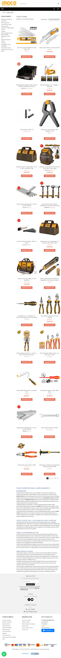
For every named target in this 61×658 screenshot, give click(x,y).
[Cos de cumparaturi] (58, 9)
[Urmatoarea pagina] (58, 478)
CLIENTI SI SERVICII (7, 617)
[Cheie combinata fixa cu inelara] (49, 415)
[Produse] (2, 9)
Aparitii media (25, 626)
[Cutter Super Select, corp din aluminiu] (49, 35)
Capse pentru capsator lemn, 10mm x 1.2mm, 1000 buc (27, 428)
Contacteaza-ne (49, 630)
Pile (2, 38)
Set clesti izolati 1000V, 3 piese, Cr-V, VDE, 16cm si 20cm (49, 353)
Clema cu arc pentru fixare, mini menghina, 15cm (49, 130)
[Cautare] (58, 3)
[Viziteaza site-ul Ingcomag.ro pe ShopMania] (34, 653)
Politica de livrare (6, 626)
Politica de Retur (6, 629)
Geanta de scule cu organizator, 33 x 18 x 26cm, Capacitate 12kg (26, 167)
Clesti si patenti (4, 26)
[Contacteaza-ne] (54, 9)
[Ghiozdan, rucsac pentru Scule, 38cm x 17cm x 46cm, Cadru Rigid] (49, 154)
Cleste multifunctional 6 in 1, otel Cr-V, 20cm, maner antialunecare (26, 353)
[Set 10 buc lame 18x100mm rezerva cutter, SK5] (26, 35)
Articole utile (25, 629)
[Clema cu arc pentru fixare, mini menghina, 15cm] (49, 113)
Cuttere (3, 29)
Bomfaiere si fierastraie (6, 19)
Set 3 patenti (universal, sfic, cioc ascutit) (49, 316)
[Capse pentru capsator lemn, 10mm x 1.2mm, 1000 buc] (26, 415)
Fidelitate (4, 633)
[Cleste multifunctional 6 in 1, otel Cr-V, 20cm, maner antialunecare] (26, 341)
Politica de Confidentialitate (28, 624)
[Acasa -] (9, 3)
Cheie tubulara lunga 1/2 (26, 129)
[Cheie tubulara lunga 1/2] (26, 113)
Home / (4, 12)
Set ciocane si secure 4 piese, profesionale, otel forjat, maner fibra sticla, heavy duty (49, 204)
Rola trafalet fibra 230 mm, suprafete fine (27, 391)
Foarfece (3, 31)
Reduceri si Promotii (7, 622)
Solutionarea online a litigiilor (9, 637)
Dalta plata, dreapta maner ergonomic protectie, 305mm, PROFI (49, 465)
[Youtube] (32, 599)
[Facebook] (29, 599)
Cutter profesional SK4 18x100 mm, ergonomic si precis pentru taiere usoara (49, 279)
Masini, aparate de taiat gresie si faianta (6, 33)
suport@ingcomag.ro (31, 611)
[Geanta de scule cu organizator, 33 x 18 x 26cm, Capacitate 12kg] (26, 154)
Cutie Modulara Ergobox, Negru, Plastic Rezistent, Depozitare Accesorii (26, 85)
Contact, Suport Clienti (27, 627)
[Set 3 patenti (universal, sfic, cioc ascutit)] (49, 303)
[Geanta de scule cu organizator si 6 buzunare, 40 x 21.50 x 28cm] (49, 229)
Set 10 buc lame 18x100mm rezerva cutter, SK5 (26, 48)
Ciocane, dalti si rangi (6, 24)
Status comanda (6, 635)
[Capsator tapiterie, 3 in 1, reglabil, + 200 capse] (49, 72)
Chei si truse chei (5, 22)
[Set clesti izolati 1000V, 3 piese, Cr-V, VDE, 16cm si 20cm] (49, 341)
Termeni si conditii (26, 620)
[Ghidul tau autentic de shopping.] (25, 653)
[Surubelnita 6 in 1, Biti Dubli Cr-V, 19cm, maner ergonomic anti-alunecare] (26, 303)
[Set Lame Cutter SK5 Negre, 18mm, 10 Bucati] (26, 229)
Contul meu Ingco (6, 620)
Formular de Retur (6, 631)
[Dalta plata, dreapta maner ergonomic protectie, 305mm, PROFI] (49, 452)
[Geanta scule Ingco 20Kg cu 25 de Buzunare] (26, 266)
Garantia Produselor (7, 627)
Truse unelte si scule (6, 47)
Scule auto (3, 43)
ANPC (3, 639)
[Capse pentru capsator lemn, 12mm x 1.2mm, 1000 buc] (26, 192)
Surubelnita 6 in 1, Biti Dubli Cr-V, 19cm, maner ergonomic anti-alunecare (26, 316)
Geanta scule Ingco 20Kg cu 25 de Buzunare (27, 279)
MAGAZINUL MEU (27, 617)
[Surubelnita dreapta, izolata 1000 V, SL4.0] (49, 378)
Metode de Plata (6, 624)
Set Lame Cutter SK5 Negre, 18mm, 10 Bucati (27, 242)
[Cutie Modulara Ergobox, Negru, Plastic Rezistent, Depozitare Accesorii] (26, 72)
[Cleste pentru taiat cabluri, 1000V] (26, 452)
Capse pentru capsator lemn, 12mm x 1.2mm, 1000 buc (27, 204)
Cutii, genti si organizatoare (7, 27)
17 (55, 478)
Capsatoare (4, 21)
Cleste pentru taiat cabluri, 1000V (27, 465)
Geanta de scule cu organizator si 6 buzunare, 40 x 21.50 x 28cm (49, 242)
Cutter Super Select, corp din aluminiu (49, 47)
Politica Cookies (25, 622)
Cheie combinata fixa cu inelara (49, 427)
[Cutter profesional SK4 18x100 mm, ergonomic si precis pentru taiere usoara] (49, 266)
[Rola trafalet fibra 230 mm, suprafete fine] (26, 378)
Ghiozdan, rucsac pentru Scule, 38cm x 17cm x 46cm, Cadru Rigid (49, 167)
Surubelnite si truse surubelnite (5, 45)
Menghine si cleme (5, 36)
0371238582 (31, 609)
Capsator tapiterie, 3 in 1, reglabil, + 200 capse (49, 85)
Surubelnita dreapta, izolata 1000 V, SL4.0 (49, 391)
